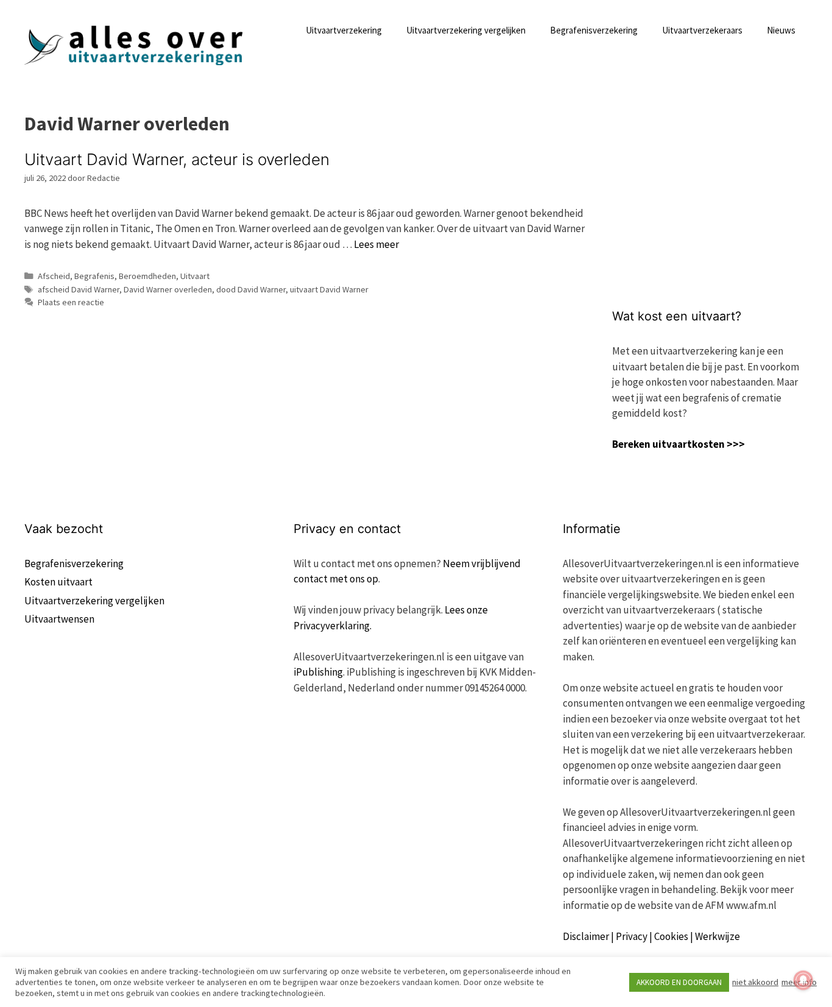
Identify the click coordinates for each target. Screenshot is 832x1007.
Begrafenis (94, 275)
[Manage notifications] (803, 980)
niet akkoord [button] (755, 982)
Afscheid (54, 275)
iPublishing (318, 672)
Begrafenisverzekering (594, 30)
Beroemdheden (147, 275)
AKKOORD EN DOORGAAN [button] (679, 982)
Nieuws (781, 30)
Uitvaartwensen (59, 619)
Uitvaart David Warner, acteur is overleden (177, 159)
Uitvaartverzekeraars (702, 30)
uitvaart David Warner (329, 289)
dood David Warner (251, 289)
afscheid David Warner (78, 289)
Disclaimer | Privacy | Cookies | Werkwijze (651, 936)
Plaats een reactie (71, 302)
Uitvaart (195, 275)
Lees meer (376, 244)
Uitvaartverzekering (344, 30)
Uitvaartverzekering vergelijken (466, 30)
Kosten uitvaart (58, 581)
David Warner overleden (168, 289)
